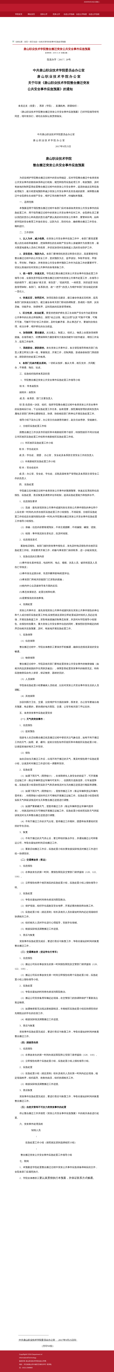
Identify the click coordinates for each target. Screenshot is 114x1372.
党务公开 (43, 14)
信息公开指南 (69, 14)
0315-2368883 (27, 1368)
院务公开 (56, 14)
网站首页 (31, 14)
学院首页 (18, 14)
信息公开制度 (81, 14)
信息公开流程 (94, 14)
